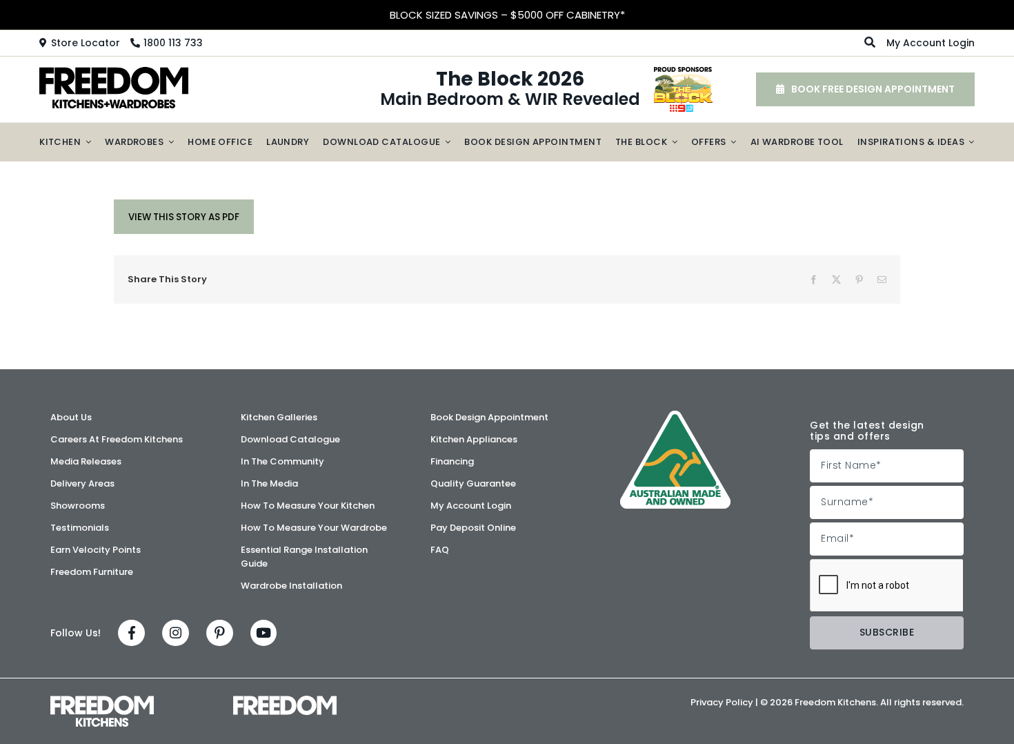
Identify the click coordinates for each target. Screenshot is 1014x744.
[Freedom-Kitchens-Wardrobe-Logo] (113, 72)
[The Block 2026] (683, 72)
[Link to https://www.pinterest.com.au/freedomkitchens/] (219, 633)
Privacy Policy (721, 702)
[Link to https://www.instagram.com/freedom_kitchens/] (175, 633)
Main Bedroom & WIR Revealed (510, 89)
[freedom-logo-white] (285, 700)
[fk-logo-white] (102, 700)
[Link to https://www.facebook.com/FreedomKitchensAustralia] (131, 633)
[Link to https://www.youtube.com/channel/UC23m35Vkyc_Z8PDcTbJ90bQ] (263, 633)
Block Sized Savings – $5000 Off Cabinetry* (507, 15)
